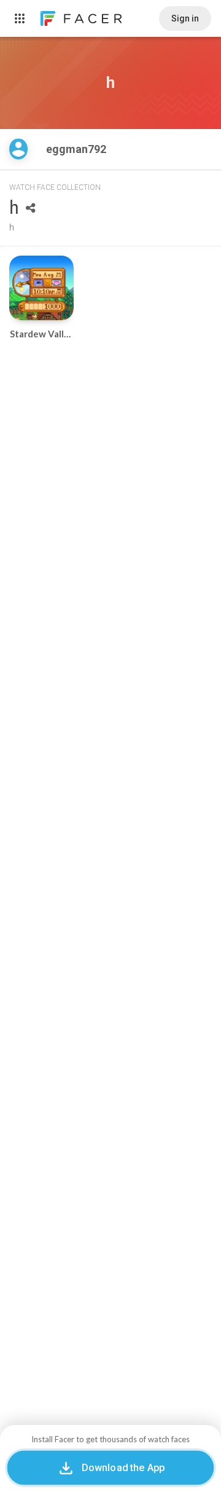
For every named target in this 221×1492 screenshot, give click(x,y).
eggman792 (77, 149)
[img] (18, 149)
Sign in (185, 18)
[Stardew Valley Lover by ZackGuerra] (41, 288)
